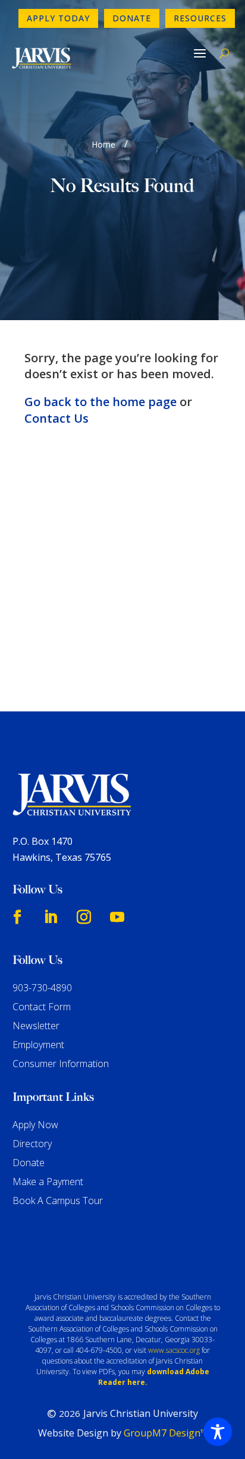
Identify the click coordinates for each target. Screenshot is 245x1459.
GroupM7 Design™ (166, 1432)
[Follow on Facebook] (17, 917)
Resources (200, 18)
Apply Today (58, 18)
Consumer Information (60, 1063)
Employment (38, 1044)
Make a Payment (47, 1181)
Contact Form (41, 1006)
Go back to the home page (100, 402)
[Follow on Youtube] (117, 917)
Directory (32, 1143)
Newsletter (35, 1025)
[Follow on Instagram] (84, 917)
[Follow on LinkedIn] (50, 917)
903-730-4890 (42, 987)
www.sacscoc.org (174, 1350)
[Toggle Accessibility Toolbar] (217, 1431)
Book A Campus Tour (57, 1200)
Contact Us (56, 418)
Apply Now (35, 1124)
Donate (131, 18)
